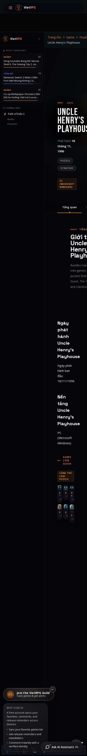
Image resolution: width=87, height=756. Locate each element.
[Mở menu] (10, 7)
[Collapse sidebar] (39, 39)
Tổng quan (69, 207)
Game (70, 37)
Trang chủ (54, 37)
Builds (10, 119)
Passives (12, 123)
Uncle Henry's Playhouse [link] (64, 42)
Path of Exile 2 (13, 114)
